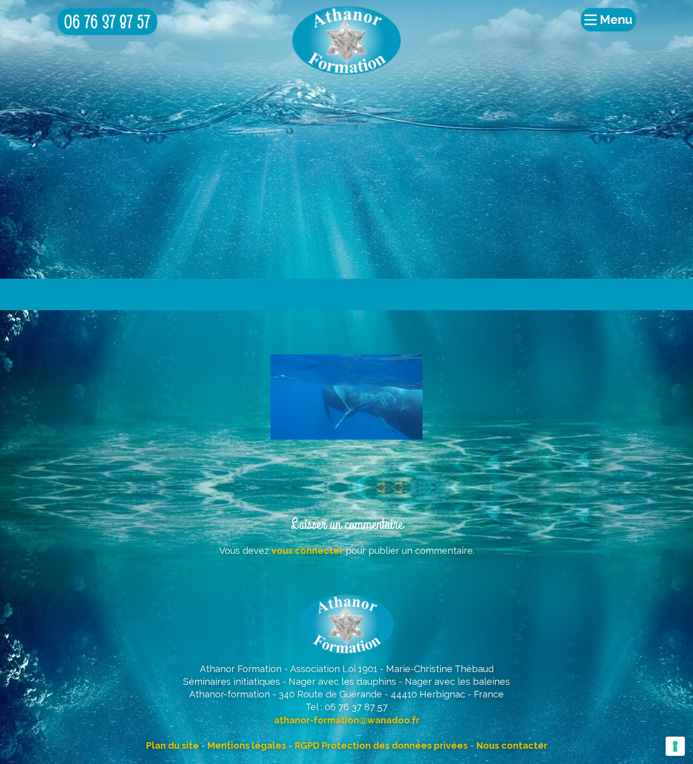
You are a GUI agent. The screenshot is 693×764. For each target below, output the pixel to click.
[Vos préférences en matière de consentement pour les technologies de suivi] (675, 746)
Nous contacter (511, 745)
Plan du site (172, 745)
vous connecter (307, 550)
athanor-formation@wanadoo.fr (347, 720)
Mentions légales (246, 745)
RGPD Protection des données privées (381, 745)
